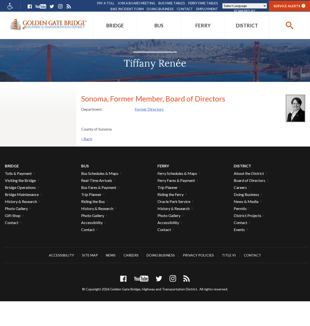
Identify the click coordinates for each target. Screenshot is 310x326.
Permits (240, 208)
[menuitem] (115, 25)
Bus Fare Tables (171, 3)
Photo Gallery (16, 208)
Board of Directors (249, 180)
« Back (86, 138)
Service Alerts (288, 6)
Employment (207, 9)
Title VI (229, 255)
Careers (240, 187)
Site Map (90, 255)
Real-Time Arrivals (96, 180)
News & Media (246, 201)
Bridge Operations (20, 187)
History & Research (21, 201)
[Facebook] (30, 6)
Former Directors (149, 109)
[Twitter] (52, 6)
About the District (249, 173)
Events (239, 229)
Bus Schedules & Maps (99, 173)
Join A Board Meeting (136, 3)
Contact (185, 9)
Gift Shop (13, 215)
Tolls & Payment (18, 173)
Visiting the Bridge (20, 180)
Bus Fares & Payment (98, 187)
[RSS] (69, 6)
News (111, 255)
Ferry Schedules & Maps (177, 173)
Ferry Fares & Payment (176, 180)
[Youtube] (40, 6)
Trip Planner (91, 194)
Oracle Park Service (173, 201)
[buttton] (289, 25)
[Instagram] (60, 6)
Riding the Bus (93, 201)
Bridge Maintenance (22, 194)
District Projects (247, 215)
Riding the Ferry (170, 194)
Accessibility (92, 222)
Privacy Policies (198, 255)
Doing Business (160, 9)
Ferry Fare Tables (203, 3)
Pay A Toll (105, 3)
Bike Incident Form (127, 9)
